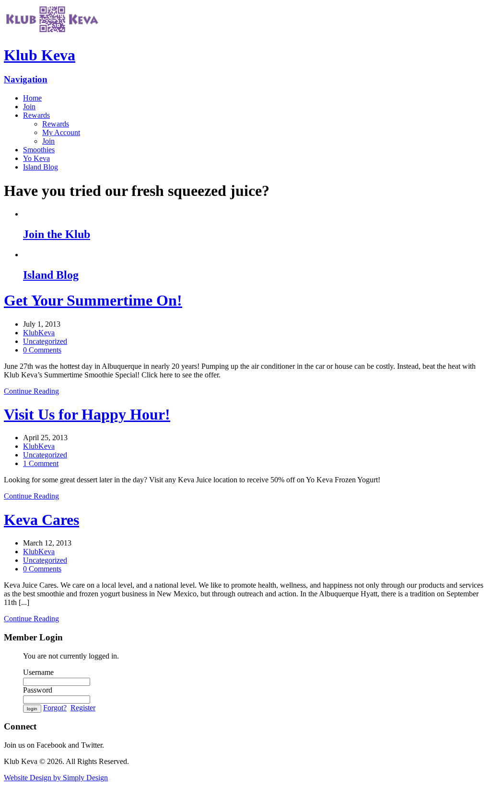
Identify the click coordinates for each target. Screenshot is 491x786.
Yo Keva (36, 158)
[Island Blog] (255, 255)
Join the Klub (56, 234)
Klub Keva (39, 55)
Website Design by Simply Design (56, 778)
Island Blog (40, 167)
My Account (61, 132)
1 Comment (40, 463)
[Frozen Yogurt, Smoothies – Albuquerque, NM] (52, 32)
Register (82, 708)
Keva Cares (41, 519)
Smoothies (39, 150)
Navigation (25, 79)
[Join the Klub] (255, 214)
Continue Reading (31, 391)
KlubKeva (39, 333)
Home (32, 98)
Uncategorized (45, 341)
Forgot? (55, 708)
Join (29, 107)
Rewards (36, 115)
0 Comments (42, 350)
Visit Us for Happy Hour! (87, 414)
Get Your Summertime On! (93, 300)
